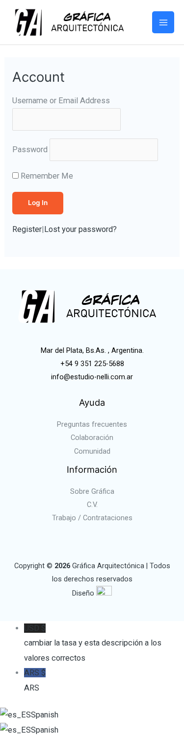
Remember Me (47, 176)
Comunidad (92, 451)
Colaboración (92, 437)
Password (30, 149)
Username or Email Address (61, 100)
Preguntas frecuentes (92, 424)
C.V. (92, 504)
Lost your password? (80, 229)
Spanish (44, 714)
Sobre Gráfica (92, 491)
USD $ (92, 643)
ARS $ (35, 680)
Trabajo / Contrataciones (92, 517)
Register (27, 229)
